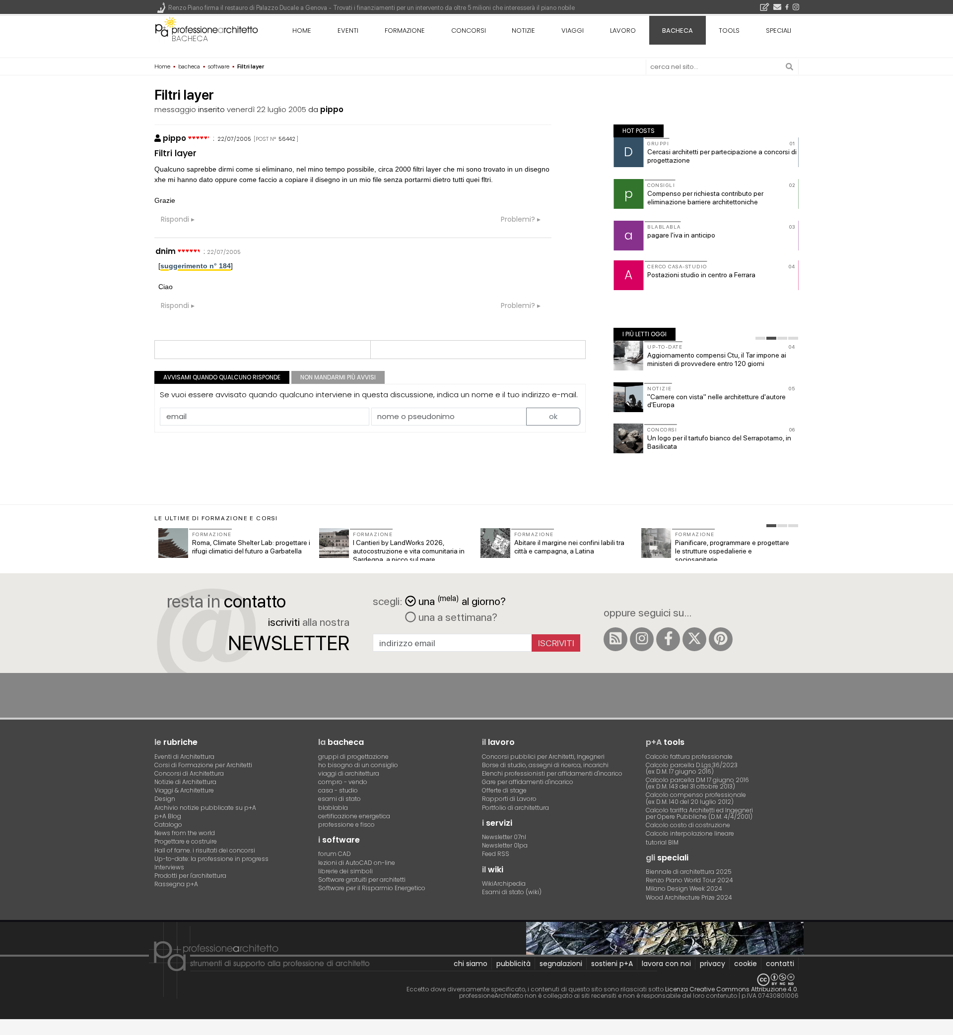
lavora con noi (666, 964)
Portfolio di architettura (515, 807)
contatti (780, 964)
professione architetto (206, 29)
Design (164, 798)
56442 (286, 139)
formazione (405, 30)
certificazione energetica (354, 816)
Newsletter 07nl (504, 837)
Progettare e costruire (185, 841)
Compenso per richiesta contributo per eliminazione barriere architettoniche (705, 197)
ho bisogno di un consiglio (358, 765)
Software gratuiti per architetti (362, 879)
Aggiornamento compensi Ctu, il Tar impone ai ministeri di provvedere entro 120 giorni (716, 359)
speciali (778, 30)
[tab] (760, 338)
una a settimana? (456, 616)
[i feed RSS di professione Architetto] (615, 639)
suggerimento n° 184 (195, 266)
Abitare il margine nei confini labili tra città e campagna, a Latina (569, 547)
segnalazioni (561, 964)
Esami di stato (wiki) (512, 892)
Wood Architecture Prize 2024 (689, 897)
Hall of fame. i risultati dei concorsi (204, 850)
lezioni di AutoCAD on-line (356, 862)
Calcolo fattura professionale (689, 756)
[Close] (6, 1030)
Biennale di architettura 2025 (689, 871)
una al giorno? (462, 600)
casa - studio (338, 790)
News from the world (184, 833)
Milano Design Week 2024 (684, 888)
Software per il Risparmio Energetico (371, 888)
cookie (745, 964)
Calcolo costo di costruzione (688, 825)
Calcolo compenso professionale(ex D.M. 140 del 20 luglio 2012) (696, 798)
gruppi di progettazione (353, 756)
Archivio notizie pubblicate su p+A (205, 807)
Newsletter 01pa (505, 845)
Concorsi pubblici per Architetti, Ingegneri (543, 756)
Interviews (169, 867)
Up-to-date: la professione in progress (211, 858)
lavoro (623, 30)
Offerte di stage (504, 790)
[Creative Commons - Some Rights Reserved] (476, 980)
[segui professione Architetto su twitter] (694, 639)
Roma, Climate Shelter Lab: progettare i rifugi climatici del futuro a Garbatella (251, 547)
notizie (523, 30)
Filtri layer (175, 153)
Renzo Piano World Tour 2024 (689, 880)
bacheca (190, 38)
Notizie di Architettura (185, 782)
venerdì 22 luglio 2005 (266, 109)
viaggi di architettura (348, 773)
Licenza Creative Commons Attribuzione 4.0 (731, 989)
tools (729, 30)
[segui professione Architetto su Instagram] (642, 639)
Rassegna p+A (176, 884)
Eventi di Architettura (184, 756)
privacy (712, 964)
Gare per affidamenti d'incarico (527, 782)
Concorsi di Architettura (189, 773)
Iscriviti (556, 643)
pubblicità (513, 964)
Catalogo (168, 824)
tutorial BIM (662, 842)
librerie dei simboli (345, 871)
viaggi (572, 30)
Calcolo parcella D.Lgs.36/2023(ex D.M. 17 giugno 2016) (692, 768)
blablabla (333, 807)
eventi (348, 30)
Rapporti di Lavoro (509, 798)
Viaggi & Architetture (184, 790)
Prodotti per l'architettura (190, 875)
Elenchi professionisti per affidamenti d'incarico (552, 773)
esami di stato (339, 798)
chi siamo (470, 964)
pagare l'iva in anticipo (681, 235)
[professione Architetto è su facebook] (668, 639)
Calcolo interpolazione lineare (690, 833)
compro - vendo (342, 782)
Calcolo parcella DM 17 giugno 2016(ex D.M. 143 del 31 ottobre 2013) (697, 783)
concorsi (468, 30)
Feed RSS (495, 854)
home (301, 30)
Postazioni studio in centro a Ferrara (701, 275)
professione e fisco (346, 824)
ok (553, 416)
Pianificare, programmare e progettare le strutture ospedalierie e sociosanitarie (732, 551)
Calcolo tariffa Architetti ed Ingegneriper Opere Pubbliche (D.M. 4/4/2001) (699, 813)
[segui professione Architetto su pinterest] (721, 639)
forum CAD (334, 854)
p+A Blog (167, 816)
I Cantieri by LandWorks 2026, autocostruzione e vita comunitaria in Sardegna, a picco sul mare (409, 551)
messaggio (175, 109)
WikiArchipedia (504, 883)
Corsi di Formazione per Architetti (203, 765)
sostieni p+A (612, 964)
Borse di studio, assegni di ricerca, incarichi (545, 765)
